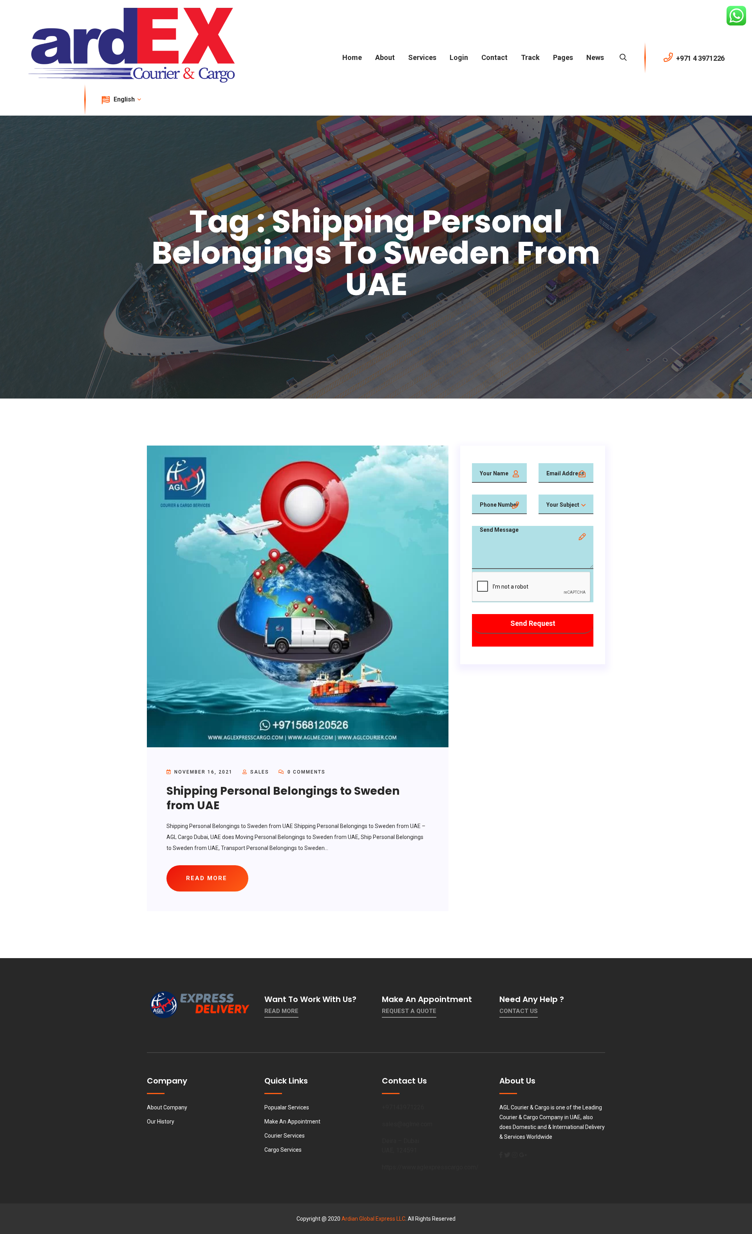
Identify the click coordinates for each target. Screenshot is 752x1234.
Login (459, 57)
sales (259, 772)
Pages (563, 57)
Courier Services (284, 1136)
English (125, 99)
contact (494, 57)
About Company (167, 1107)
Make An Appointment (292, 1121)
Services (422, 57)
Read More (281, 1011)
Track (530, 57)
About (385, 57)
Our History (160, 1121)
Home (352, 57)
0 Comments (305, 772)
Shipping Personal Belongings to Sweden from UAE (283, 798)
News (595, 57)
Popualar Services (286, 1107)
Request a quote (409, 1011)
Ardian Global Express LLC (373, 1219)
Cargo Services (283, 1150)
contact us (518, 1011)
